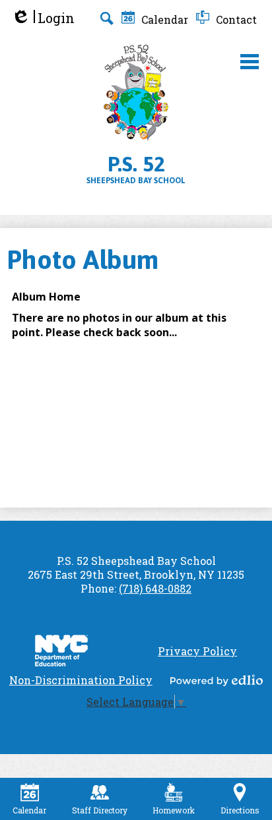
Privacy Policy (197, 651)
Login (43, 18)
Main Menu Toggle (249, 61)
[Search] (107, 18)
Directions (240, 810)
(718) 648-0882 (155, 588)
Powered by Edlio (216, 680)
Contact (235, 19)
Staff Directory (99, 810)
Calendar (163, 19)
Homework (174, 810)
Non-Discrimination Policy (81, 680)
